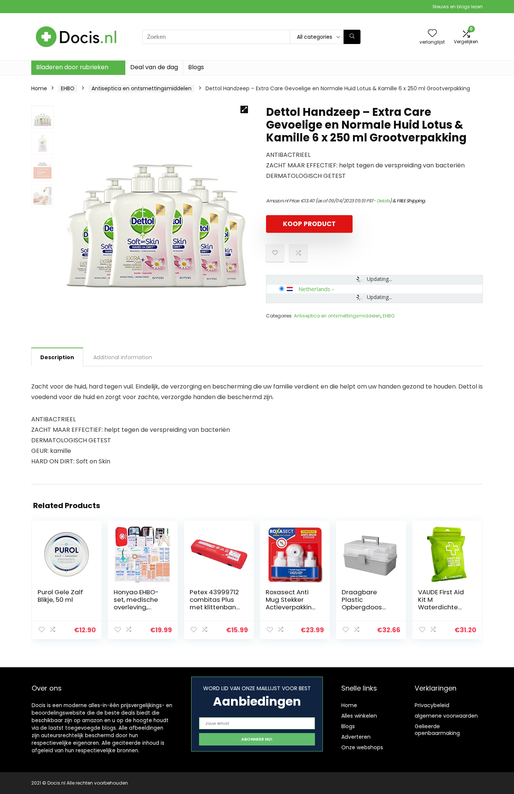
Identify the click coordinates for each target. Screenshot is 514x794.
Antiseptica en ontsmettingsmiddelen (141, 88)
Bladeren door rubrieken (72, 67)
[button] (244, 109)
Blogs (196, 67)
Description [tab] (57, 357)
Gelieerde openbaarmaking (437, 730)
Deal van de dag (154, 67)
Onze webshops (362, 747)
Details (383, 200)
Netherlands (314, 289)
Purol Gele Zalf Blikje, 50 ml (60, 596)
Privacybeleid (432, 705)
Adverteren (356, 737)
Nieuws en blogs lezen (458, 6)
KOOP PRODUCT (309, 223)
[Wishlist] (432, 33)
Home (39, 88)
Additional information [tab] (122, 357)
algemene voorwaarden (446, 716)
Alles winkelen (359, 716)
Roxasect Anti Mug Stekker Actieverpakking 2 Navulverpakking (291, 607)
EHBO (68, 88)
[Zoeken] (352, 37)
